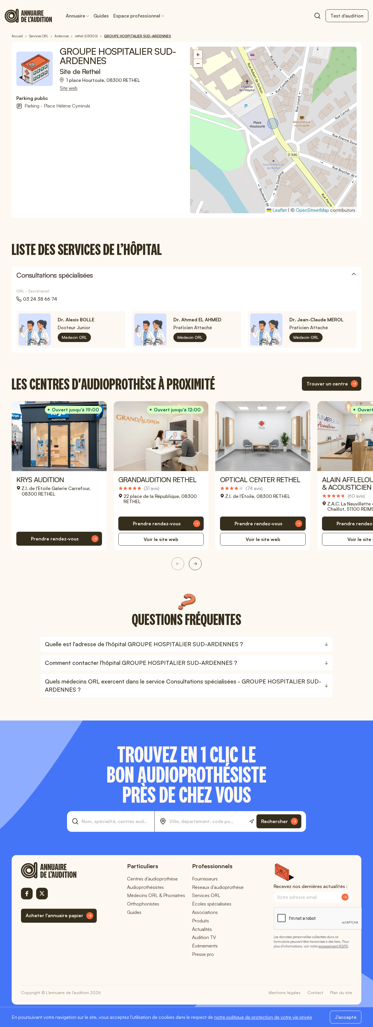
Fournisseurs (205, 879)
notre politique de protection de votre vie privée (263, 1017)
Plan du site (341, 992)
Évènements (205, 946)
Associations (205, 912)
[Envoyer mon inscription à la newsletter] (345, 897)
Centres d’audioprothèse (152, 879)
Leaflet (279, 210)
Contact (315, 992)
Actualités (202, 929)
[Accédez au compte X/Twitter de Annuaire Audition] (42, 893)
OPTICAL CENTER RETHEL (260, 479)
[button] (273, 124)
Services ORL (206, 895)
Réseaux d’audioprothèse (218, 887)
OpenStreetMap (312, 210)
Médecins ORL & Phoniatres (156, 895)
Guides (101, 16)
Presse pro (203, 954)
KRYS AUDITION (40, 479)
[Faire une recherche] (317, 15)
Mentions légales (284, 992)
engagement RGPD (333, 946)
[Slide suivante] (195, 563)
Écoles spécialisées (211, 904)
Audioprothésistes (145, 887)
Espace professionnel (136, 16)
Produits (200, 921)
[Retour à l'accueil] (59, 870)
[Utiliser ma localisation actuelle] (251, 821)
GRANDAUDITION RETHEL (157, 479)
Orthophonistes (143, 904)
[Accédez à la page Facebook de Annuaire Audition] (27, 893)
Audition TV (204, 937)
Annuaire (75, 16)
